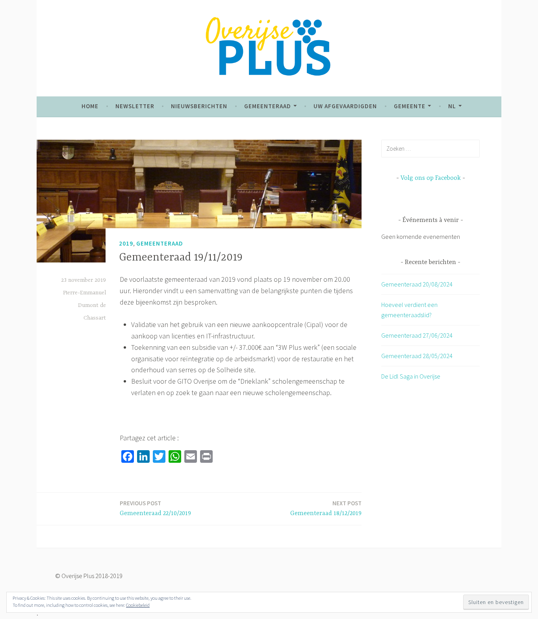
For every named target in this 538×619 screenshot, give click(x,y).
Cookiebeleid (138, 605)
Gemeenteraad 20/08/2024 (417, 284)
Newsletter (134, 106)
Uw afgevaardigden (345, 106)
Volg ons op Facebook (431, 178)
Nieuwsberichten (199, 106)
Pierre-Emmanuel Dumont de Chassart (84, 305)
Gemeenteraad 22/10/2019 (155, 508)
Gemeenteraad (267, 106)
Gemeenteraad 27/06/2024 (417, 335)
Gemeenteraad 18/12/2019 (326, 508)
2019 (126, 243)
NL (452, 106)
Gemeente (409, 106)
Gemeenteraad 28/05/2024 (417, 356)
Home (90, 106)
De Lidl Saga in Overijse (410, 376)
